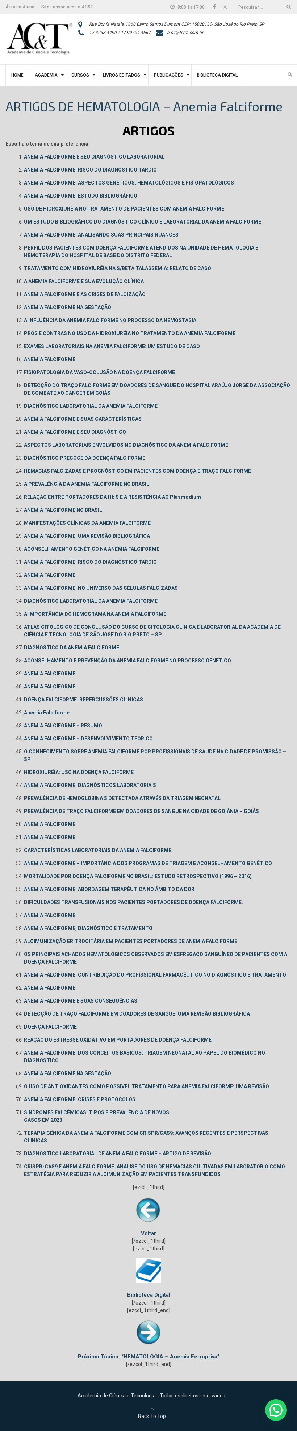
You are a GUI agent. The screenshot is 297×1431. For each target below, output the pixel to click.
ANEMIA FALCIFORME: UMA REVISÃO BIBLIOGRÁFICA (87, 536)
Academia (46, 75)
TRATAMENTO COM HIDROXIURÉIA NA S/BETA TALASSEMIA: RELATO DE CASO (117, 268)
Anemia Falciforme (47, 713)
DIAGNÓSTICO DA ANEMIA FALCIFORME (71, 647)
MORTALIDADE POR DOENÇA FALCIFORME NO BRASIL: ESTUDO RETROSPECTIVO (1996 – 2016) (138, 876)
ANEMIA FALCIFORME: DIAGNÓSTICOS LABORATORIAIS (90, 785)
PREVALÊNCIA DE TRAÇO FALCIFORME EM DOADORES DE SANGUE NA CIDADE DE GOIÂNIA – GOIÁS (141, 811)
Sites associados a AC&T (67, 6)
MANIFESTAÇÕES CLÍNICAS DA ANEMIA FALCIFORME (87, 523)
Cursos (80, 75)
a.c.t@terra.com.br (185, 32)
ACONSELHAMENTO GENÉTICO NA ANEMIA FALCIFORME (91, 549)
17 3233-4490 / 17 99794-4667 (120, 32)
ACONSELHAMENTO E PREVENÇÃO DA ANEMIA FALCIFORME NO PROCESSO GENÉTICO (127, 660)
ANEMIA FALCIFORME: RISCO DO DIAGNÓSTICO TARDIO (90, 170)
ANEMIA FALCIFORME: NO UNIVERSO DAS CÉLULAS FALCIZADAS (101, 588)
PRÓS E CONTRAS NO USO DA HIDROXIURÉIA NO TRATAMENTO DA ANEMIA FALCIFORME (129, 333)
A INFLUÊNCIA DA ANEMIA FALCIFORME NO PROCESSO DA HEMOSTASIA (110, 320)
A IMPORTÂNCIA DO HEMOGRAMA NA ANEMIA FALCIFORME (95, 614)
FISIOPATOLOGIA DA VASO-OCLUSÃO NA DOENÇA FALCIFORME (99, 372)
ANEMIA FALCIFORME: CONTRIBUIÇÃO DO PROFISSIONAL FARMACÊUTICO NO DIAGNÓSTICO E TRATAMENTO (155, 975)
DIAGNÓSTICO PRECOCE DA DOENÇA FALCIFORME (84, 458)
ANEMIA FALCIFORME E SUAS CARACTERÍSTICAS (83, 419)
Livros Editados (121, 75)
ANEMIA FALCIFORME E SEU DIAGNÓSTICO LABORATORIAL (94, 157)
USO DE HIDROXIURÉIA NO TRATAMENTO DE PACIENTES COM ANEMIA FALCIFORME (124, 209)
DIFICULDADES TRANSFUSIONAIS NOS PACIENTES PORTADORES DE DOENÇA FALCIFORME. (133, 902)
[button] (276, 1410)
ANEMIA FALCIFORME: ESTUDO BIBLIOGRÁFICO (80, 196)
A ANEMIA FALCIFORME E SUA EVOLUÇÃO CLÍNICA (84, 281)
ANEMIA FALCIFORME (49, 359)
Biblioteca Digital (217, 75)
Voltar (148, 1233)
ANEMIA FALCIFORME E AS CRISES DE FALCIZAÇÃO (85, 294)
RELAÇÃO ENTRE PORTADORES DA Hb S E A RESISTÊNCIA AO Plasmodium (112, 497)
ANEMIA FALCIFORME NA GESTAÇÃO (67, 307)
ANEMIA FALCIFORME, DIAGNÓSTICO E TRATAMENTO (88, 928)
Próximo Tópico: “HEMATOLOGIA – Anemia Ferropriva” (148, 1356)
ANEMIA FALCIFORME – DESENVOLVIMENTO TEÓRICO (88, 739)
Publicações (168, 75)
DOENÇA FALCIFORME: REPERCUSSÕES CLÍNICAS (83, 699)
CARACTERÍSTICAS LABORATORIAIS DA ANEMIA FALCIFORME (97, 850)
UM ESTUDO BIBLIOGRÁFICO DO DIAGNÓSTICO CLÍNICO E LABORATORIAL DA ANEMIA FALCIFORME (142, 222)
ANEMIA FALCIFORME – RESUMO (63, 726)
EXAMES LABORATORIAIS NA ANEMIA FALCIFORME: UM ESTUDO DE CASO (112, 346)
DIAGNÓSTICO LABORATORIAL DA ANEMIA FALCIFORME (91, 406)
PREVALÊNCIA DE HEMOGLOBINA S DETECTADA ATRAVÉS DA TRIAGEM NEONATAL (122, 798)
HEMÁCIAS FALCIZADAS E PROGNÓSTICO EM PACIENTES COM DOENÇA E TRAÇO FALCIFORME (137, 471)
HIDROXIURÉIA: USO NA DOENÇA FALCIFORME (79, 772)
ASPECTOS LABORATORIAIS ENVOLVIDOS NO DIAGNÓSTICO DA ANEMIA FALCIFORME (126, 445)
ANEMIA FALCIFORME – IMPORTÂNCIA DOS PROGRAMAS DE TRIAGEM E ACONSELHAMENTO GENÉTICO (148, 863)
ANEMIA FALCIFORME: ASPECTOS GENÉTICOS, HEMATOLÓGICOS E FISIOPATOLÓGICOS (129, 183)
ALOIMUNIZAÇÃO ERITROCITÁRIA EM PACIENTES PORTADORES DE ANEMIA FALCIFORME (130, 941)
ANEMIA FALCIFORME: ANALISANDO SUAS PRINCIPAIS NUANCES (101, 235)
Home (17, 75)
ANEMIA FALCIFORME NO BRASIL (63, 510)
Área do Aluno (19, 6)
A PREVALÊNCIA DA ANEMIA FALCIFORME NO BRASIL (86, 484)
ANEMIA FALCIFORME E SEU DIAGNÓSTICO (75, 432)
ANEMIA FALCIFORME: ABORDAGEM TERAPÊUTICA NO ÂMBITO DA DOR (109, 889)
